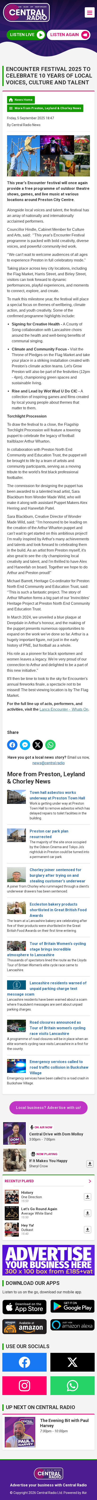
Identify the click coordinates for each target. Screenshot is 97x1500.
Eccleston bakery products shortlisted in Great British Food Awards (58, 910)
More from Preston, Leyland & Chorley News (48, 108)
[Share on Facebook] (12, 745)
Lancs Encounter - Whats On (64, 709)
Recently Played (19, 1181)
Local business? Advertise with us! (48, 1107)
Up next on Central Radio (40, 1407)
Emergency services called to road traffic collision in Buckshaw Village (59, 1067)
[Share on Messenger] (25, 745)
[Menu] (90, 12)
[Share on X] (37, 745)
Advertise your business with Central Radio (48, 1485)
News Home (23, 99)
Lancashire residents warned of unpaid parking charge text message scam (47, 988)
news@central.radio (48, 763)
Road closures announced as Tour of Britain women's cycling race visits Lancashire (57, 1028)
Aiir (84, 1493)
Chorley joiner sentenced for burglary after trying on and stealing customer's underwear (57, 875)
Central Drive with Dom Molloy (56, 1134)
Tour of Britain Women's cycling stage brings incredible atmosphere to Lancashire (46, 949)
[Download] (89, 1163)
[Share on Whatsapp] (50, 745)
